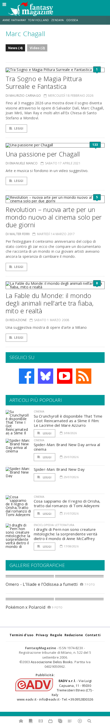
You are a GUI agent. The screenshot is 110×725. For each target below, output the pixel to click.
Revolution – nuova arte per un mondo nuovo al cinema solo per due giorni (54, 217)
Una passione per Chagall (43, 154)
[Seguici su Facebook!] (26, 376)
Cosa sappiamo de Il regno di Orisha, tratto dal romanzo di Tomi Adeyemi (67, 503)
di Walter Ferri (18, 234)
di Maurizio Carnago (23, 95)
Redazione (73, 635)
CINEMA (39, 411)
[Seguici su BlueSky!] (45, 376)
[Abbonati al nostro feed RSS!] (83, 376)
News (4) (15, 48)
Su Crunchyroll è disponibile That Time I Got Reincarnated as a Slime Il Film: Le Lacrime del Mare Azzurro (68, 421)
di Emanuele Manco (22, 163)
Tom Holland (38, 20)
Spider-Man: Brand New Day (59, 469)
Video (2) (37, 48)
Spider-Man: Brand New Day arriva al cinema (67, 447)
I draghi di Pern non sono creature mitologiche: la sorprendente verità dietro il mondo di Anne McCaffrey (65, 534)
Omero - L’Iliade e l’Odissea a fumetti (42, 584)
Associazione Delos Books (52, 662)
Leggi (19, 128)
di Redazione (16, 320)
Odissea (72, 20)
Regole (56, 635)
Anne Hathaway (14, 20)
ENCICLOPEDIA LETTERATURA (54, 524)
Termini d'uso (21, 635)
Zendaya (57, 20)
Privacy (42, 635)
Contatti (93, 635)
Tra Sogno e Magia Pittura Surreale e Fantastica (44, 82)
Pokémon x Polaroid (25, 607)
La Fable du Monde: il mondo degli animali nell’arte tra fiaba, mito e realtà (50, 303)
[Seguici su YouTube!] (64, 376)
